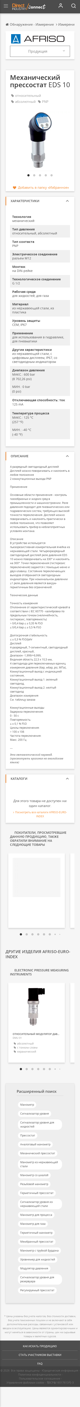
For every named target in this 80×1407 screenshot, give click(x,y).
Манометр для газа (33, 1224)
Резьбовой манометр (34, 1184)
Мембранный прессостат (36, 1242)
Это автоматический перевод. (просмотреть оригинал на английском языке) (36, 758)
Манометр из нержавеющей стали (39, 1164)
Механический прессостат (37, 1153)
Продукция (37, 51)
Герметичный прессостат (37, 1193)
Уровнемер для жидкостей (37, 1259)
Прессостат (27, 1135)
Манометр (27, 1105)
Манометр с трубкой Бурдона (39, 1250)
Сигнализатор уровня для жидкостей (37, 1124)
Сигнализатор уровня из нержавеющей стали (36, 1204)
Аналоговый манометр (35, 1144)
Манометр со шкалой (34, 1175)
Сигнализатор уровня (34, 1113)
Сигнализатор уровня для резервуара (37, 1279)
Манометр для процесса (36, 1215)
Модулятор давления (34, 1268)
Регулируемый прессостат (37, 1290)
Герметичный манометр (36, 1233)
